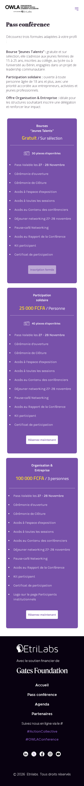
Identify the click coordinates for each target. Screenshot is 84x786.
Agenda (42, 704)
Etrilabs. (33, 774)
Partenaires (42, 714)
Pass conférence (42, 695)
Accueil (42, 685)
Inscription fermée (42, 269)
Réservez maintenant (42, 440)
